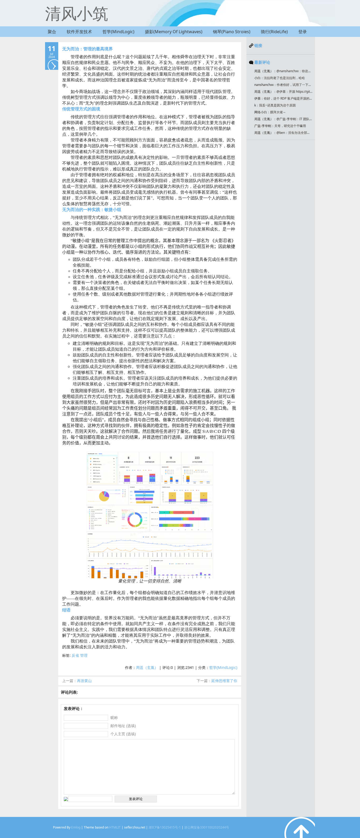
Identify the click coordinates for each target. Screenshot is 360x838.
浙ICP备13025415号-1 (165, 827)
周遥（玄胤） (147, 667)
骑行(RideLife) (274, 32)
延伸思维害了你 (217, 680)
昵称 (114, 717)
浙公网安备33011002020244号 (206, 827)
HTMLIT (115, 827)
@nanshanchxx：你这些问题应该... (301, 71)
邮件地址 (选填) (123, 725)
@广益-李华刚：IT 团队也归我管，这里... (305, 119)
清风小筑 (76, 13)
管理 (83, 655)
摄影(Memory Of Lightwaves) (173, 32)
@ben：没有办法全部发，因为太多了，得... (307, 132)
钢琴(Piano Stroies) (231, 32)
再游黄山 (77, 680)
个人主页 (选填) (123, 733)
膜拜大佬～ (278, 112)
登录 (302, 32)
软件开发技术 (79, 32)
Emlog (75, 827)
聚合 (52, 32)
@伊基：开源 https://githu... (296, 91)
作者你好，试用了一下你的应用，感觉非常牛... (309, 84)
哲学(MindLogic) (118, 32)
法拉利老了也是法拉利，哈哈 (284, 78)
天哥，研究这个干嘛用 (290, 126)
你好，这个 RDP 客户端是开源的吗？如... (292, 98)
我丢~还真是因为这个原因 (277, 105)
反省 (75, 655)
